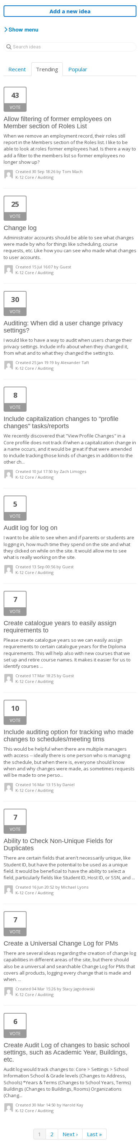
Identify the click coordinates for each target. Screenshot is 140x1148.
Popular (77, 69)
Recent (17, 69)
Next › (70, 1134)
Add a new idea (70, 11)
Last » (94, 1134)
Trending (47, 69)
